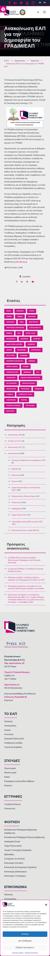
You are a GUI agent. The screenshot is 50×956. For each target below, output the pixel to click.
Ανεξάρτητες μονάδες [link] (13, 743)
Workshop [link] (10, 322)
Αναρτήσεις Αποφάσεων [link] (15, 327)
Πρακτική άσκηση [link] (28, 383)
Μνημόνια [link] (27, 372)
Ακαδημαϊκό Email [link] (12, 842)
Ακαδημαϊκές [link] (16, 509)
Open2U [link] (9, 316)
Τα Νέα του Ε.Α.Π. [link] (15, 441)
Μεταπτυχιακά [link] (10, 773)
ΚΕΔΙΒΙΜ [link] (26, 366)
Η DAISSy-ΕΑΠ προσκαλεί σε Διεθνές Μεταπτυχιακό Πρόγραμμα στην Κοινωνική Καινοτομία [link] (24, 560)
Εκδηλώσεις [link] (21, 350)
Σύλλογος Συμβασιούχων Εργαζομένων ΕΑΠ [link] (28, 460)
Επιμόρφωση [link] (35, 350)
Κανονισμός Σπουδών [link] (13, 863)
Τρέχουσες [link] (16, 502)
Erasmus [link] (15, 481)
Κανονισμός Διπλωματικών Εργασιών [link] (20, 867)
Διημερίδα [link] (31, 344)
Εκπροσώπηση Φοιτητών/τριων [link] (24, 496)
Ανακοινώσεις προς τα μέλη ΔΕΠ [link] (24, 530)
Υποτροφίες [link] (30, 405)
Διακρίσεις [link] (24, 338)
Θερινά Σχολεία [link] (12, 366)
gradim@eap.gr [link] (20, 262)
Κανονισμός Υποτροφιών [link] (15, 876)
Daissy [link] (8, 311)
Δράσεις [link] (9, 350)
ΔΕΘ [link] (18, 333)
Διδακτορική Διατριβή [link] (14, 344)
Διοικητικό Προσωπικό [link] (14, 739)
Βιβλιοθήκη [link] (9, 854)
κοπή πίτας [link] (10, 411)
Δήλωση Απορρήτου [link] (31, 953)
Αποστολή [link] (8, 734)
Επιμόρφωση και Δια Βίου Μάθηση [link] (19, 781)
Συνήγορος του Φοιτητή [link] (14, 859)
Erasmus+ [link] (20, 311)
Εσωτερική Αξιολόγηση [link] (14, 361)
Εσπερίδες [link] (23, 355)
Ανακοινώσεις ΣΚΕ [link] (15, 435)
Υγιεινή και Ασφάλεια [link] (13, 747)
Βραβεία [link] (9, 333)
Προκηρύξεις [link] (11, 389)
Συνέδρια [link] (9, 394)
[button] (46, 904)
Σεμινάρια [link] (38, 389)
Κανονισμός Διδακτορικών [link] (15, 872)
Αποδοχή (25, 934)
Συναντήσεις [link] (11, 400)
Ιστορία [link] (7, 730)
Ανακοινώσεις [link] (13, 453)
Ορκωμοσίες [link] (10, 377)
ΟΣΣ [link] (37, 372)
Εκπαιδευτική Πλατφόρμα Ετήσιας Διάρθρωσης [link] (24, 837)
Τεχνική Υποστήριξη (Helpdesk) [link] (17, 850)
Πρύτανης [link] (8, 721)
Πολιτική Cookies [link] (18, 953)
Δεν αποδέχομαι (25, 941)
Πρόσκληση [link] (25, 389)
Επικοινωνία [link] (9, 809)
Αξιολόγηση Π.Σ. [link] (35, 327)
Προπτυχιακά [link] (10, 768)
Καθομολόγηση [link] (12, 372)
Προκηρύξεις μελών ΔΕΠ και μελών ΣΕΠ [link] (27, 522)
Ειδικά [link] (7, 777)
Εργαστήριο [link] (10, 355)
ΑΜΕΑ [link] (22, 322)
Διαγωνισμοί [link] (10, 338)
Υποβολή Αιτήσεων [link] (13, 405)
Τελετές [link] (24, 400)
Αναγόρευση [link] (33, 322)
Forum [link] (31, 311)
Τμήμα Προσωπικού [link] (19, 515)
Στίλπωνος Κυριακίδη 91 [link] (15, 697)
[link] (3, 9)
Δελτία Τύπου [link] (30, 333)
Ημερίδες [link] (32, 361)
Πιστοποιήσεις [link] (11, 383)
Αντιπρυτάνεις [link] (10, 726)
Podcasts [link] (31, 316)
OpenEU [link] (20, 316)
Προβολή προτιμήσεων (25, 947)
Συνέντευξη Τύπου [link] (25, 394)
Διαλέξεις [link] (36, 338)
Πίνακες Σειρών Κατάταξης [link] (30, 377)
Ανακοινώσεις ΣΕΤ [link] (15, 447)
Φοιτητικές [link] (15, 475)
